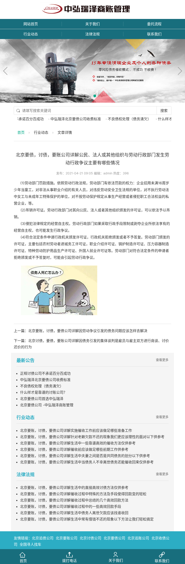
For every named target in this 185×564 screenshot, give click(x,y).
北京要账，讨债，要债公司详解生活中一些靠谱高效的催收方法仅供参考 (78, 443)
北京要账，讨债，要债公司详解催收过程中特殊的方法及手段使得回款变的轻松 (83, 494)
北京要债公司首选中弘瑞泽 (41, 398)
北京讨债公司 (90, 538)
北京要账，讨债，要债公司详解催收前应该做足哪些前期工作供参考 (74, 449)
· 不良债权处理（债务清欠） (120, 119)
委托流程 (154, 24)
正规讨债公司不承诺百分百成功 (45, 373)
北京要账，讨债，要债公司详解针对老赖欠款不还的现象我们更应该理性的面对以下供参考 (92, 437)
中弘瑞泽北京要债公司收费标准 (45, 379)
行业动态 (30, 34)
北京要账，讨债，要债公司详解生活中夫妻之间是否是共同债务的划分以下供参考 (85, 455)
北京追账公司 (138, 538)
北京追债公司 (42, 538)
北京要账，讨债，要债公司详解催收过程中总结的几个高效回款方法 (74, 500)
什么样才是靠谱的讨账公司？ (43, 392)
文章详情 (65, 132)
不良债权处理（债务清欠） (41, 386)
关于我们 (92, 24)
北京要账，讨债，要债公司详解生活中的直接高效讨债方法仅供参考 (74, 487)
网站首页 (30, 24)
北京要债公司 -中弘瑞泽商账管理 (46, 405)
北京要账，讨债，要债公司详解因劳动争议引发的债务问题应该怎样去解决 (87, 330)
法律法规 (92, 34)
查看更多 (162, 360)
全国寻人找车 (30, 544)
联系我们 (154, 34)
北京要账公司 (66, 538)
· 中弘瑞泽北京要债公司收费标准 (67, 119)
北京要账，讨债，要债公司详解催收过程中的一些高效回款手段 (70, 506)
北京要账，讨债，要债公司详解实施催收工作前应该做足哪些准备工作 (76, 430)
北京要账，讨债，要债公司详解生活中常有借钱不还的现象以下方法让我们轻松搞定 (87, 519)
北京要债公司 (114, 538)
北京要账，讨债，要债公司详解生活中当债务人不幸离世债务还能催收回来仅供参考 (87, 462)
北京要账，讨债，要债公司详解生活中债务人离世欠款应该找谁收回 (74, 513)
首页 (21, 132)
